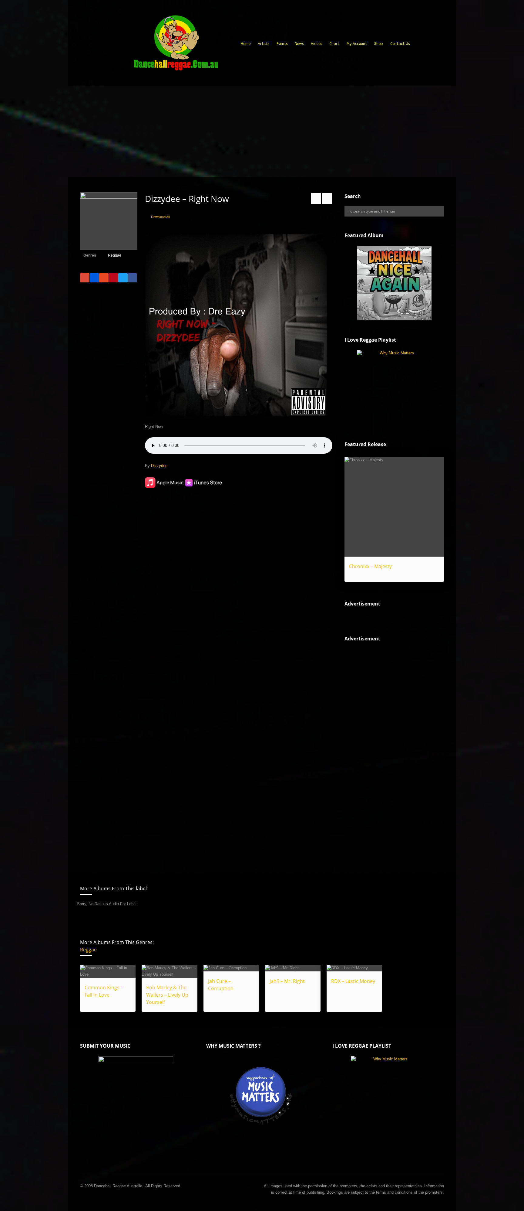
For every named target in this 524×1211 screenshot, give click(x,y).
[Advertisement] (262, 131)
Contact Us (400, 44)
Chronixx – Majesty (370, 566)
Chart (334, 44)
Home (245, 44)
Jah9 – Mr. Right (287, 981)
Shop (378, 44)
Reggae (114, 255)
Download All (160, 217)
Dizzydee (159, 465)
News (299, 44)
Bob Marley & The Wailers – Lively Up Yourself (167, 994)
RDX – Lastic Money (353, 981)
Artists (263, 44)
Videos (316, 44)
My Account (357, 44)
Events (282, 44)
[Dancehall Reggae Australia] (175, 45)
